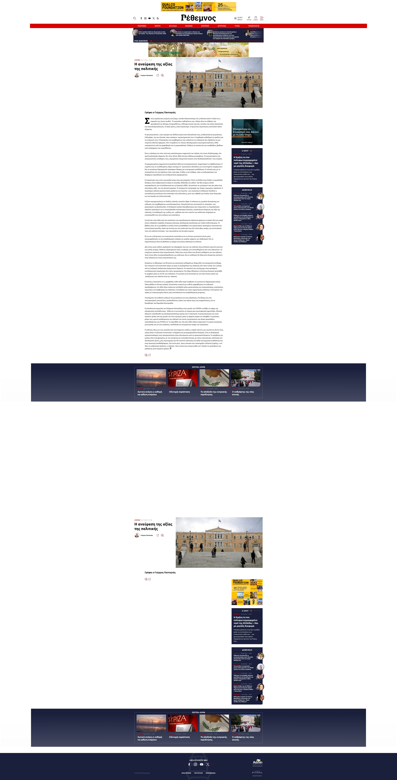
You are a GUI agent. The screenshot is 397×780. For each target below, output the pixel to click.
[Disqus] (198, 434)
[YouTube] (149, 18)
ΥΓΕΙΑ (237, 26)
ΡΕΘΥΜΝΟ (142, 26)
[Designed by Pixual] (257, 772)
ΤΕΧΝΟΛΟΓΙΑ (253, 26)
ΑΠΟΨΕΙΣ (205, 26)
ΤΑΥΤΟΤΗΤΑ (198, 773)
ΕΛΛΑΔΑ (173, 26)
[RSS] (158, 18)
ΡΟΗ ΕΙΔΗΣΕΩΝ (141, 41)
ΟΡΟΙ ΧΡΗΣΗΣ (186, 773)
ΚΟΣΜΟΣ (189, 26)
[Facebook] (141, 18)
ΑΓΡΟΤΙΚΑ (222, 26)
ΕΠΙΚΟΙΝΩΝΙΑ (210, 773)
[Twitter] (154, 18)
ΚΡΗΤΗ (157, 26)
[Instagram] (145, 18)
